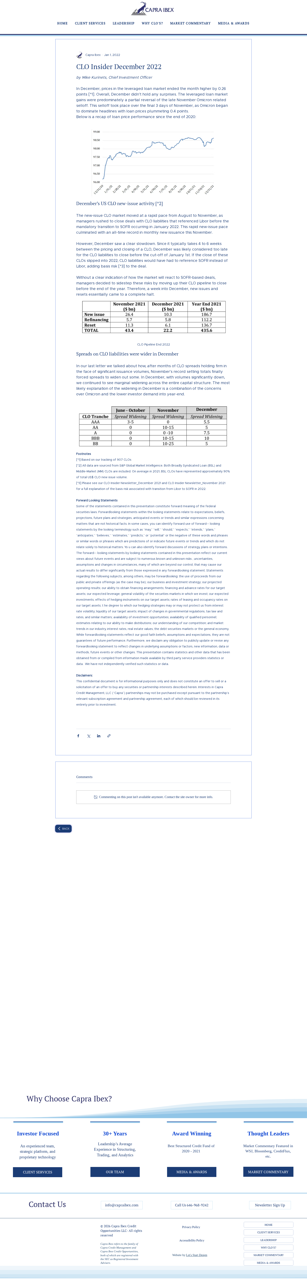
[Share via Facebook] (78, 736)
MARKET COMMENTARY (269, 1255)
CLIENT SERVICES (268, 1232)
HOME (269, 1225)
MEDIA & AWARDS (268, 1263)
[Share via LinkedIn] (99, 736)
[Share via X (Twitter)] (88, 736)
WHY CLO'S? (268, 1247)
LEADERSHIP (268, 1240)
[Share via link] (109, 736)
